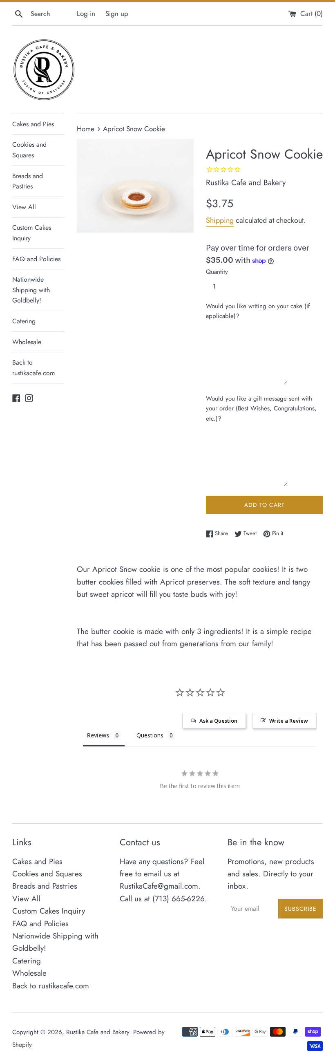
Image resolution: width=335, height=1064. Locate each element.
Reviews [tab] (98, 735)
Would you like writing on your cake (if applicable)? (258, 311)
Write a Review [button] (288, 720)
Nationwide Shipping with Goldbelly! (31, 290)
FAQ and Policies (36, 259)
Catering (24, 321)
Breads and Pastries (27, 181)
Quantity (217, 271)
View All (24, 207)
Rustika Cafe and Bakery (97, 1032)
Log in (86, 13)
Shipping (220, 220)
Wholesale (26, 342)
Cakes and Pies (33, 124)
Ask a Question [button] (218, 720)
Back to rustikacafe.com (33, 368)
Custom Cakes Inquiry (31, 233)
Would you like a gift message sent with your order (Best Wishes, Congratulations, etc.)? (261, 408)
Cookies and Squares (29, 150)
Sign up (116, 13)
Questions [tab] (149, 735)
